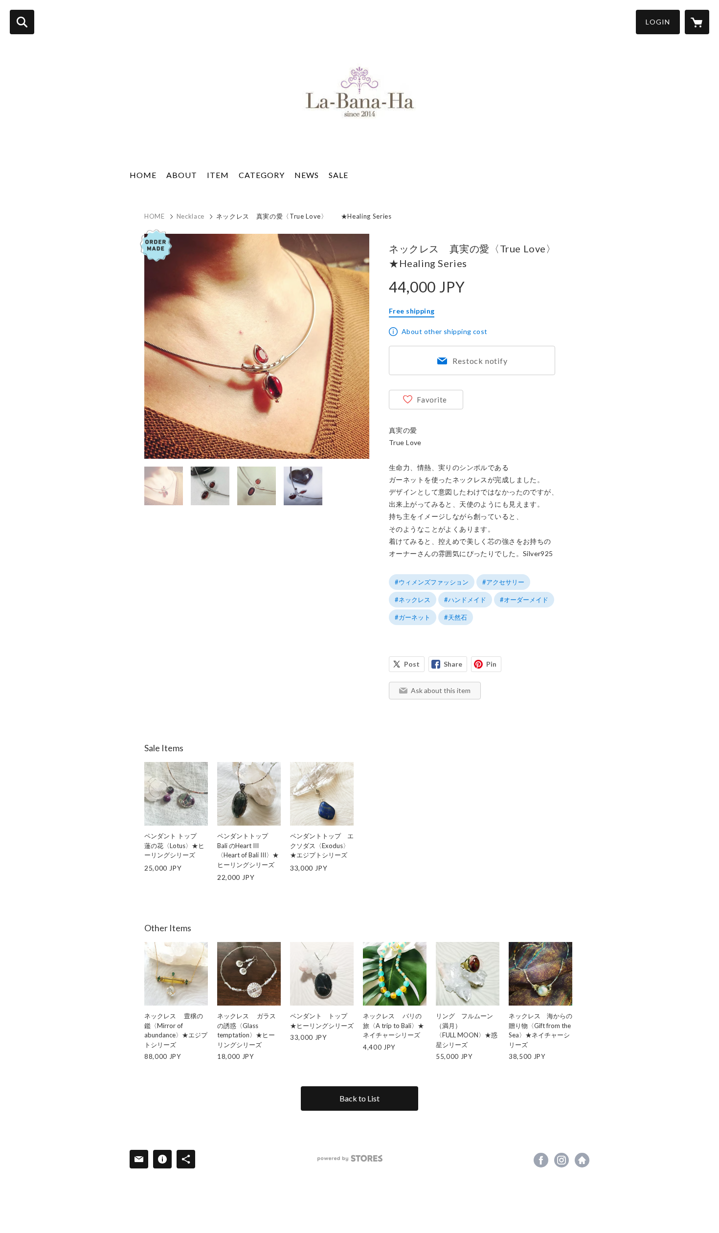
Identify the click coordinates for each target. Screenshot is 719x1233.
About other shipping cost (445, 331)
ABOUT (181, 174)
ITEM (218, 174)
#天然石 (455, 617)
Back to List (359, 1098)
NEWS (306, 174)
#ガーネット (412, 617)
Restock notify (479, 360)
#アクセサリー (503, 582)
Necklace (190, 216)
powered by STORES (349, 1158)
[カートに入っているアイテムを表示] (697, 22)
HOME (143, 174)
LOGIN (658, 22)
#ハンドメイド (465, 600)
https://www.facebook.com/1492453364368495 (541, 1160)
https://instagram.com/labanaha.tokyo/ (561, 1160)
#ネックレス (412, 600)
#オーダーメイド (524, 600)
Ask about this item (441, 690)
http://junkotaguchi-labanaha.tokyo (582, 1160)
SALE (338, 174)
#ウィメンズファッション (432, 582)
